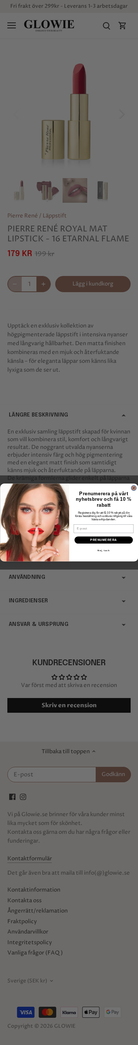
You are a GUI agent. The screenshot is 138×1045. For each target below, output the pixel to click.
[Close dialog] (133, 487)
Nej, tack (104, 550)
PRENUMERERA (103, 539)
